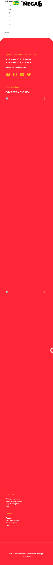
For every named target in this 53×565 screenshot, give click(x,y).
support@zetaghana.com (16, 67)
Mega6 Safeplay (12, 504)
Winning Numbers (13, 499)
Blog (7, 506)
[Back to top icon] (26, 548)
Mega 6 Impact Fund (14, 501)
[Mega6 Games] (26, 4)
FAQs (8, 525)
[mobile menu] (49, 4)
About (8, 518)
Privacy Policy (11, 523)
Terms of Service (12, 520)
